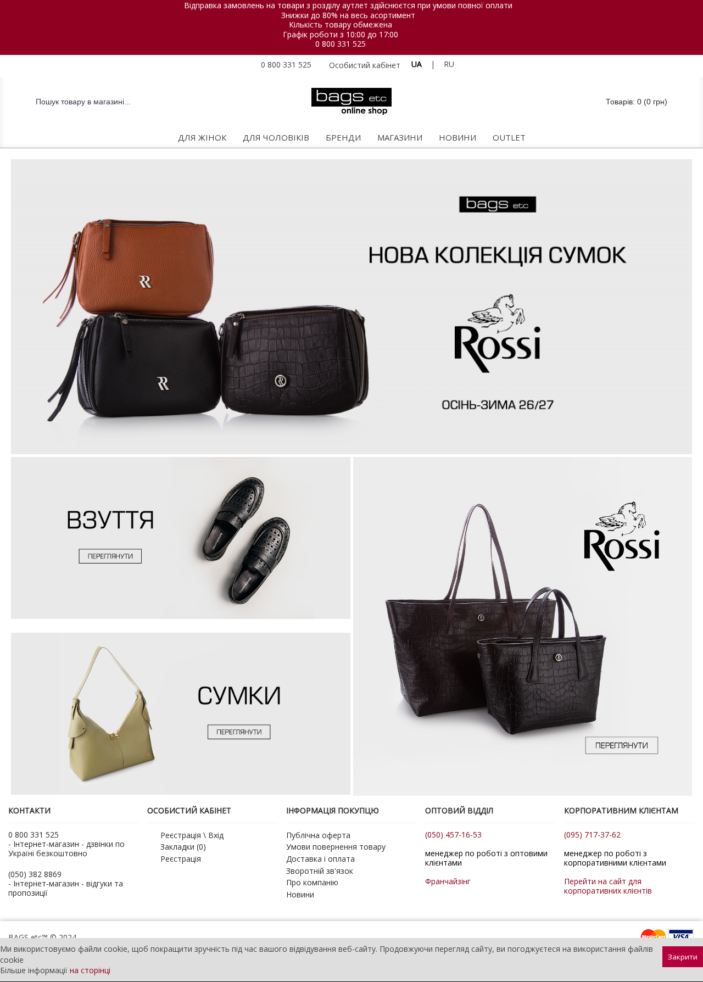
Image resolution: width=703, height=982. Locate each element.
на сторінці (90, 970)
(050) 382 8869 (35, 874)
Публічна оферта (318, 835)
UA (416, 64)
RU (449, 64)
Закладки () (183, 846)
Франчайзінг (448, 881)
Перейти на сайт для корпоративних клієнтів (608, 886)
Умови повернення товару (336, 846)
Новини (300, 894)
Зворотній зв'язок (319, 871)
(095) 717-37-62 (592, 834)
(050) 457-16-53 (453, 834)
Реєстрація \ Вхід (192, 835)
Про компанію (312, 882)
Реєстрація (180, 858)
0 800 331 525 (340, 43)
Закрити (683, 957)
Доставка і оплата (320, 858)
